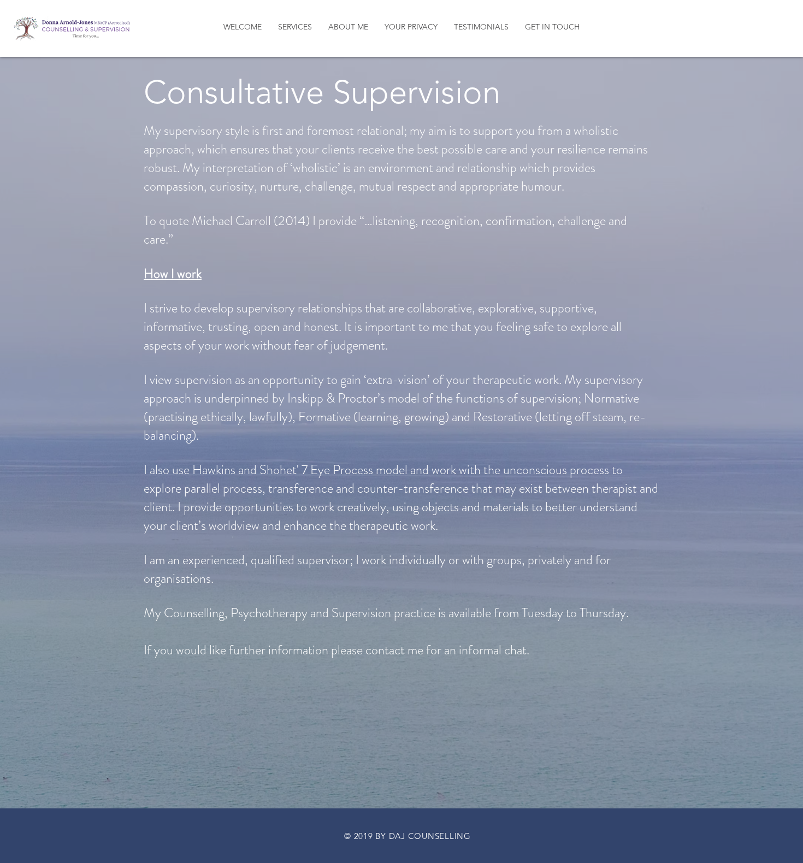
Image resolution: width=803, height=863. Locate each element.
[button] (295, 27)
